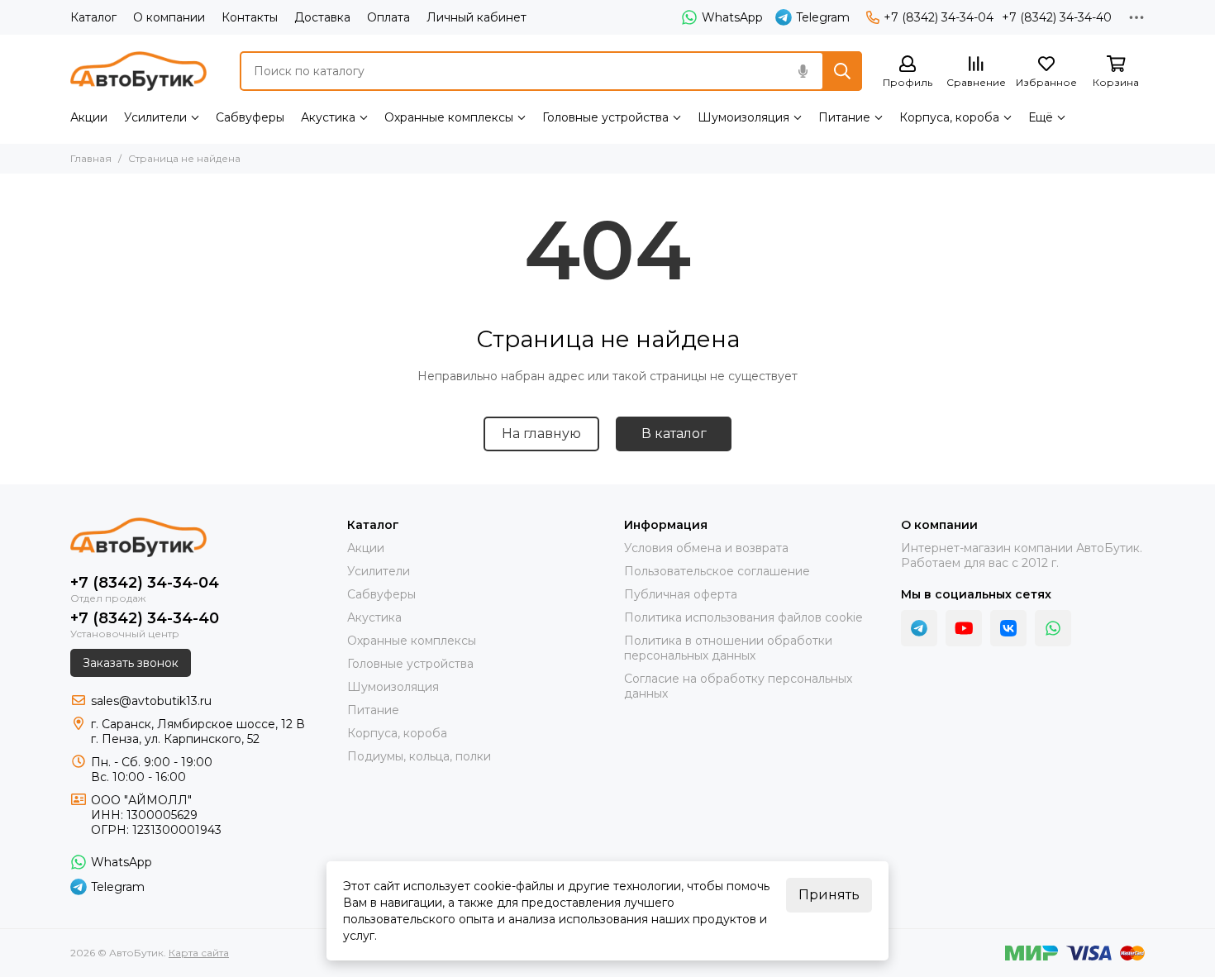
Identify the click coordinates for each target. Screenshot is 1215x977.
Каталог (93, 17)
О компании (169, 17)
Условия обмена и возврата (706, 548)
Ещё (1040, 117)
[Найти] (842, 71)
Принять (829, 895)
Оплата (388, 17)
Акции (88, 117)
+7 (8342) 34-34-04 (938, 17)
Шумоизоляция (743, 117)
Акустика (328, 117)
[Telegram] (919, 628)
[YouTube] (964, 628)
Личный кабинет (476, 17)
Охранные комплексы (448, 117)
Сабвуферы (250, 117)
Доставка (322, 17)
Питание (844, 117)
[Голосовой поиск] (803, 71)
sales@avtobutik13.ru (151, 700)
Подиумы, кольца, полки (419, 756)
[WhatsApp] (1053, 628)
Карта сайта (199, 952)
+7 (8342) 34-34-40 (1057, 17)
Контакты (250, 17)
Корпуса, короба (949, 117)
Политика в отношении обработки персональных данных (728, 648)
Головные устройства (605, 117)
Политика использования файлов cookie (743, 617)
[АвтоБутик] (138, 71)
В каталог (674, 433)
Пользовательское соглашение (717, 571)
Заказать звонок (131, 662)
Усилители (155, 117)
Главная (91, 158)
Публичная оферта (680, 594)
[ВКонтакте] (1008, 628)
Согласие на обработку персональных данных (738, 686)
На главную (541, 433)
